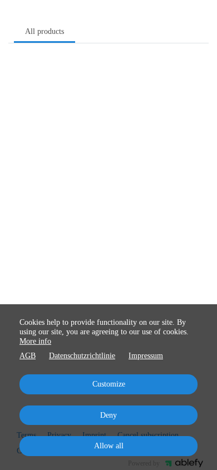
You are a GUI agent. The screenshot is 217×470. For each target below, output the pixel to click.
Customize (108, 384)
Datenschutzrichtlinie (82, 356)
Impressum (146, 356)
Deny (108, 415)
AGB (27, 356)
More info (35, 341)
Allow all (109, 446)
